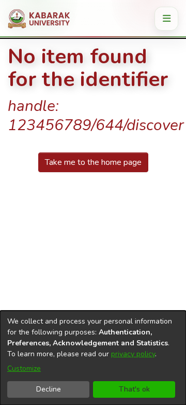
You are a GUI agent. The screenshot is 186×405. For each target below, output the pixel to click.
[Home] (43, 19)
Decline (48, 389)
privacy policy (133, 354)
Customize (24, 368)
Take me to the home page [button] (93, 162)
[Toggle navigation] (166, 19)
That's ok (134, 389)
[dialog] (93, 358)
